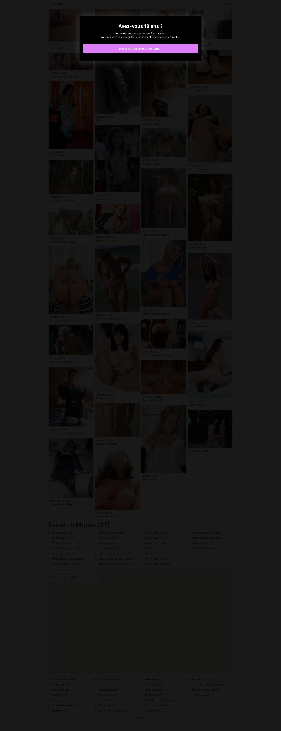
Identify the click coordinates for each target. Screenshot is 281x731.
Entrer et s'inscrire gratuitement (140, 48)
